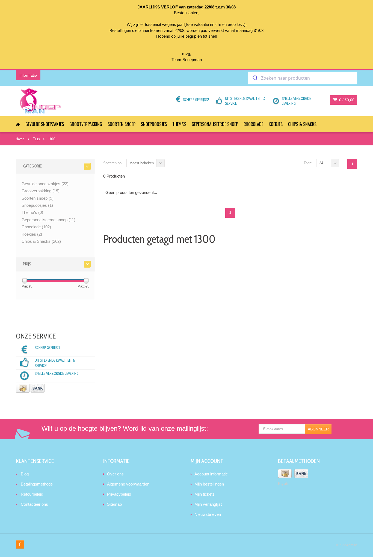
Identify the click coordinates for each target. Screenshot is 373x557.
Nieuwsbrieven (207, 514)
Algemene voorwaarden (128, 484)
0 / (346, 100)
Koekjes (276, 124)
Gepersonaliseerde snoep (215, 124)
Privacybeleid (119, 494)
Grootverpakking (85, 124)
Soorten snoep (121, 124)
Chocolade (253, 124)
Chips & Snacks (302, 124)
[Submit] (254, 78)
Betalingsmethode (37, 484)
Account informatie (211, 474)
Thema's (179, 124)
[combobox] (302, 78)
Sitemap (114, 504)
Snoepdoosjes (154, 124)
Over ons (115, 474)
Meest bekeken (141, 163)
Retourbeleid (32, 494)
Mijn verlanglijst (208, 504)
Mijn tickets (204, 494)
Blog (25, 474)
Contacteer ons (34, 504)
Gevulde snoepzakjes (44, 124)
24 (321, 163)
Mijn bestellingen (209, 484)
